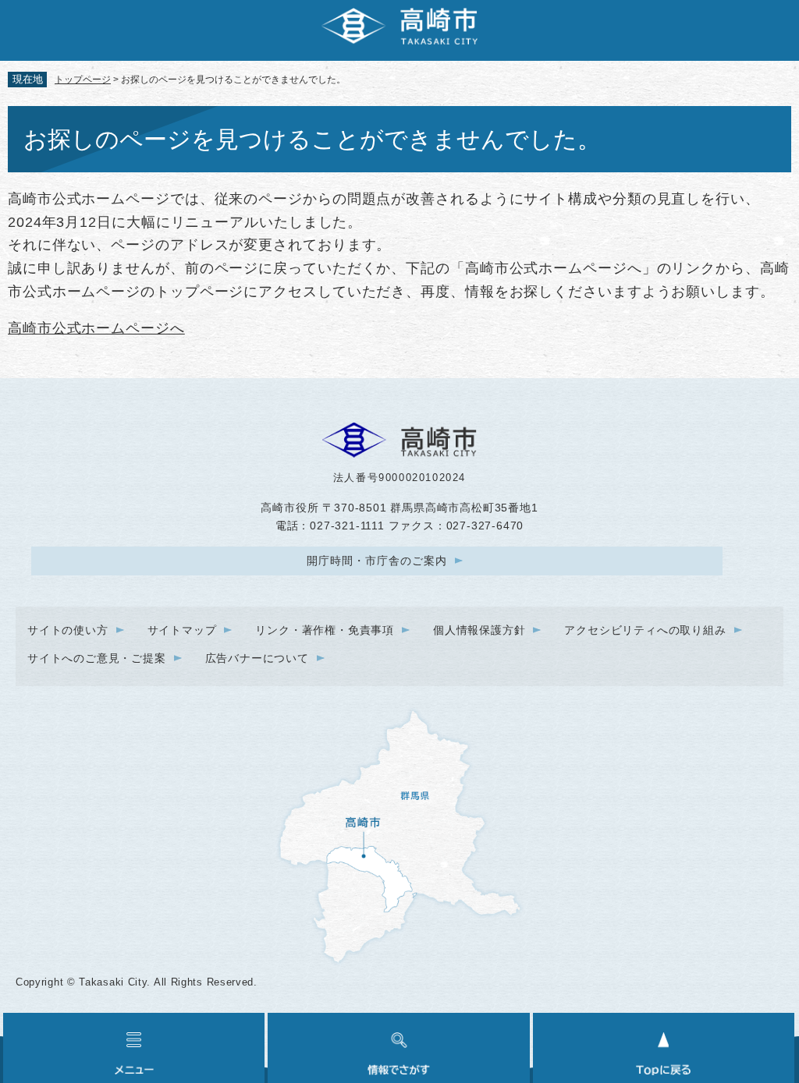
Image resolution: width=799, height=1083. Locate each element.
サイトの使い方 (67, 630)
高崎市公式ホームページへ (96, 328)
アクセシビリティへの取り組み (645, 630)
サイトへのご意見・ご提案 (96, 658)
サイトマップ (182, 630)
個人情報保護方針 (479, 630)
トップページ (83, 79)
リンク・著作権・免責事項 (324, 630)
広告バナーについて (257, 658)
